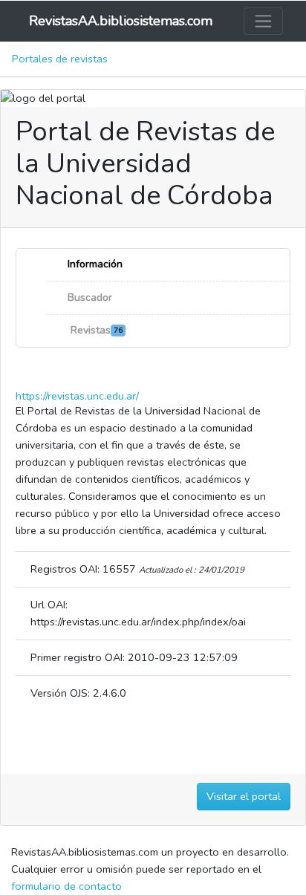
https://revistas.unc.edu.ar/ (77, 395)
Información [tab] (94, 264)
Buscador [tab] (88, 297)
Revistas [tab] (94, 330)
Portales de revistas (60, 58)
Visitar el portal (243, 796)
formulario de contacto (66, 886)
